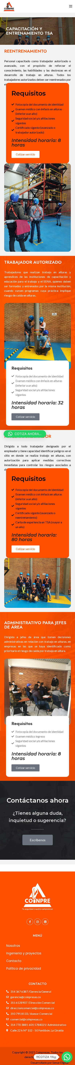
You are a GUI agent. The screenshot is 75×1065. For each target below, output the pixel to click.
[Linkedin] (45, 921)
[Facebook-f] (30, 921)
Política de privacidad (23, 968)
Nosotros (13, 946)
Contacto (13, 961)
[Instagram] (37, 921)
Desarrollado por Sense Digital (50, 1062)
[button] (67, 1057)
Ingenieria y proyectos (23, 953)
